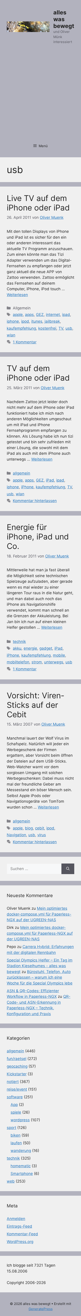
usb (68, 328)
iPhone (27, 487)
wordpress (20, 1120)
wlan (11, 335)
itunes (36, 321)
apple (18, 314)
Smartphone (22, 1173)
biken (15, 1135)
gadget (45, 648)
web (11, 1181)
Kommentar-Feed (22, 1234)
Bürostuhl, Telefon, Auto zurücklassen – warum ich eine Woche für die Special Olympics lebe (39, 977)
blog (29, 828)
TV (60, 328)
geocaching (17, 1066)
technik (19, 641)
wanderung (21, 1150)
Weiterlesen (17, 294)
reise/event (17, 1089)
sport (11, 1127)
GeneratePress (41, 1309)
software (15, 1097)
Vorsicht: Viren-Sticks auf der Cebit (35, 705)
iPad (50, 480)
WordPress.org (20, 1241)
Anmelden (16, 1218)
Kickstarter (17, 1074)
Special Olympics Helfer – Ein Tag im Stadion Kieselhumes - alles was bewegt (39, 966)
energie (30, 648)
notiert (13, 1081)
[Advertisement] (40, 96)
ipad (66, 314)
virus (41, 835)
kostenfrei (47, 328)
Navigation (16, 835)
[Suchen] (67, 869)
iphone (13, 321)
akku (17, 648)
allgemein (21, 473)
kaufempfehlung (21, 328)
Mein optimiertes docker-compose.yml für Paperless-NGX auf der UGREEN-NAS (39, 914)
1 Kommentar (24, 342)
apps (29, 314)
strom (37, 662)
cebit (39, 828)
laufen (16, 1143)
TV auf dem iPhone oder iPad (38, 372)
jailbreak (52, 321)
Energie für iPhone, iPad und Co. (38, 536)
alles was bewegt (63, 19)
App (14, 1104)
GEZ (40, 314)
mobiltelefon (18, 662)
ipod (25, 321)
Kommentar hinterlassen (35, 500)
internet (53, 314)
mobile (59, 655)
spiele (16, 1112)
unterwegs (53, 662)
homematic (21, 1166)
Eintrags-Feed (19, 1226)
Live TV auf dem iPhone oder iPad (38, 202)
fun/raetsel (16, 1058)
